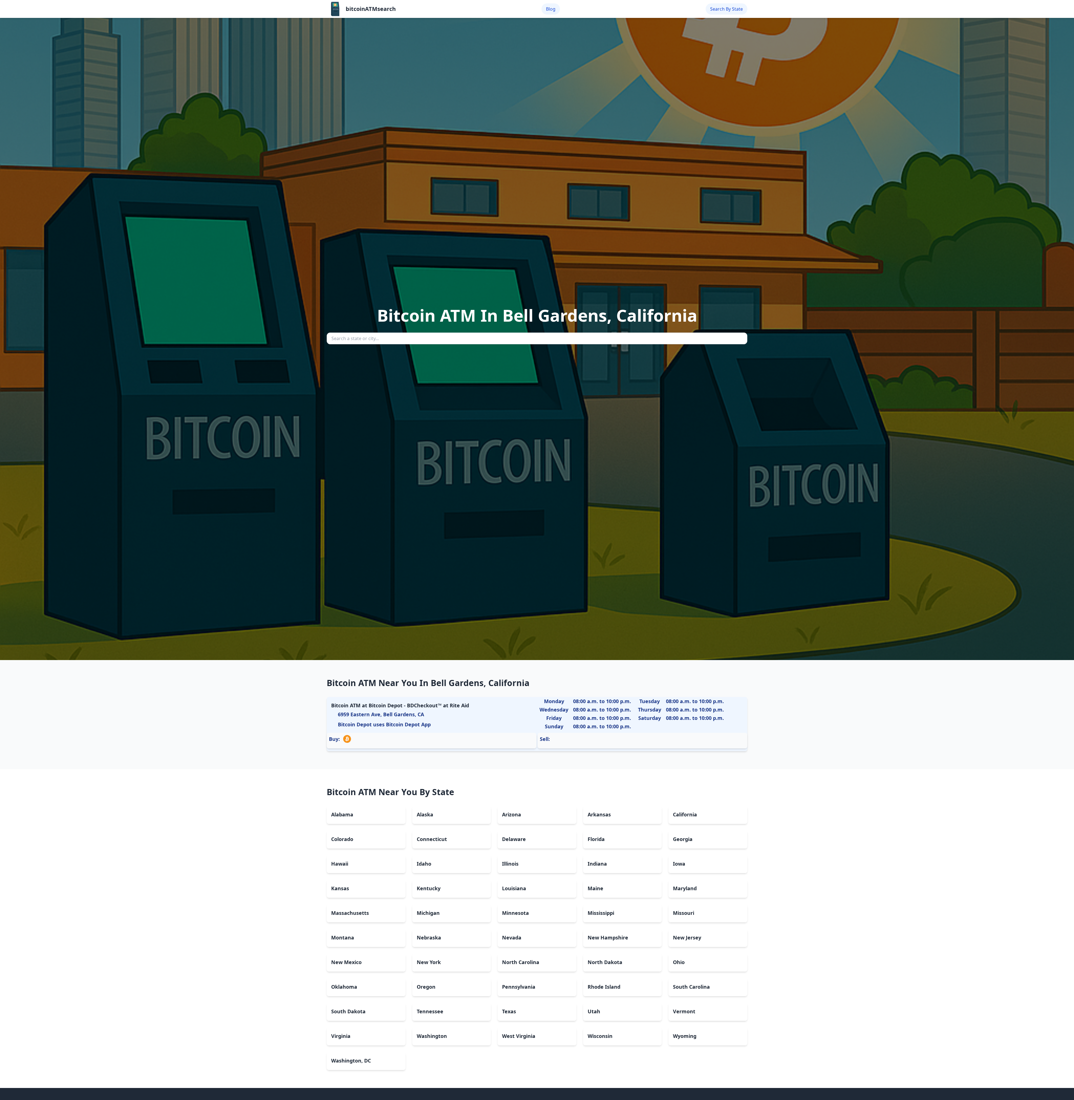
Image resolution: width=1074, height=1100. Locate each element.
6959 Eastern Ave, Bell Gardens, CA (381, 714)
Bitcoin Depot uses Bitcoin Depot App (384, 724)
